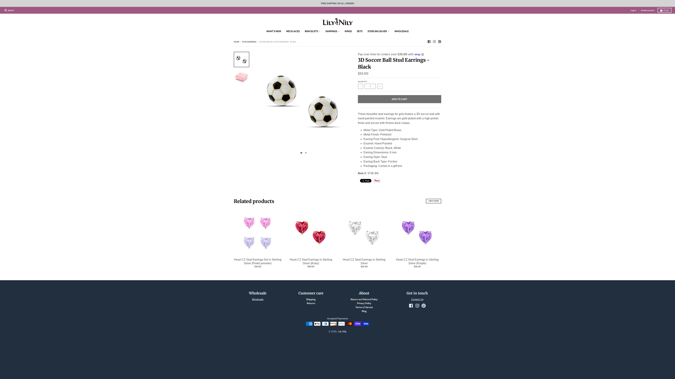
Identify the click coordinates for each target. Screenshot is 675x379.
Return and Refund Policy (364, 299)
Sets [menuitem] (359, 31)
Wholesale (257, 299)
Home (236, 42)
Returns (311, 303)
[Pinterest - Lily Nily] (439, 41)
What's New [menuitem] (273, 31)
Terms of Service (364, 307)
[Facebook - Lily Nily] (429, 41)
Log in (633, 10)
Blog (364, 311)
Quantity (362, 81)
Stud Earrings (249, 42)
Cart (666, 10)
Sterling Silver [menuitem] (377, 31)
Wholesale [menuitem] (401, 31)
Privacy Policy (364, 303)
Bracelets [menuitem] (311, 31)
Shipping (311, 299)
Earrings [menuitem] (331, 31)
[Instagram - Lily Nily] (434, 41)
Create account (647, 10)
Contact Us (417, 299)
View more (433, 201)
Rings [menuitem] (348, 31)
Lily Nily (342, 331)
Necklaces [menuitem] (293, 31)
